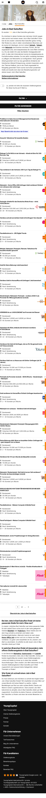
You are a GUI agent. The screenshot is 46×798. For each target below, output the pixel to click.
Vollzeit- (33, 45)
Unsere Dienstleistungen (11, 736)
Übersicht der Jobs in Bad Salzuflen (23, 613)
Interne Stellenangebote (11, 714)
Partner (5, 722)
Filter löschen (23, 111)
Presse (5, 718)
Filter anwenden (23, 106)
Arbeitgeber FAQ (9, 747)
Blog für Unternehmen (11, 743)
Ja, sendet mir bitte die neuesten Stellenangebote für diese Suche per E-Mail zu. (23, 87)
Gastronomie (26, 653)
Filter (22, 98)
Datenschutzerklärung (17, 787)
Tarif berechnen (8, 740)
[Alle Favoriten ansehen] (9, 2)
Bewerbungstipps (9, 761)
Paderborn (22, 631)
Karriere (6, 765)
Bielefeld (11, 631)
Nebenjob (8, 47)
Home (4, 24)
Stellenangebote (9, 757)
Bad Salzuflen (19, 24)
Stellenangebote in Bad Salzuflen (13, 76)
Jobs (10, 24)
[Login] (43, 2)
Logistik (38, 653)
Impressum (30, 787)
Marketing (17, 653)
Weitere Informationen (10, 78)
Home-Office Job (8, 637)
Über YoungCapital (9, 710)
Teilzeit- (39, 45)
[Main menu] (2, 2)
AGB (6, 787)
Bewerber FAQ (8, 769)
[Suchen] (38, 2)
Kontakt (6, 726)
